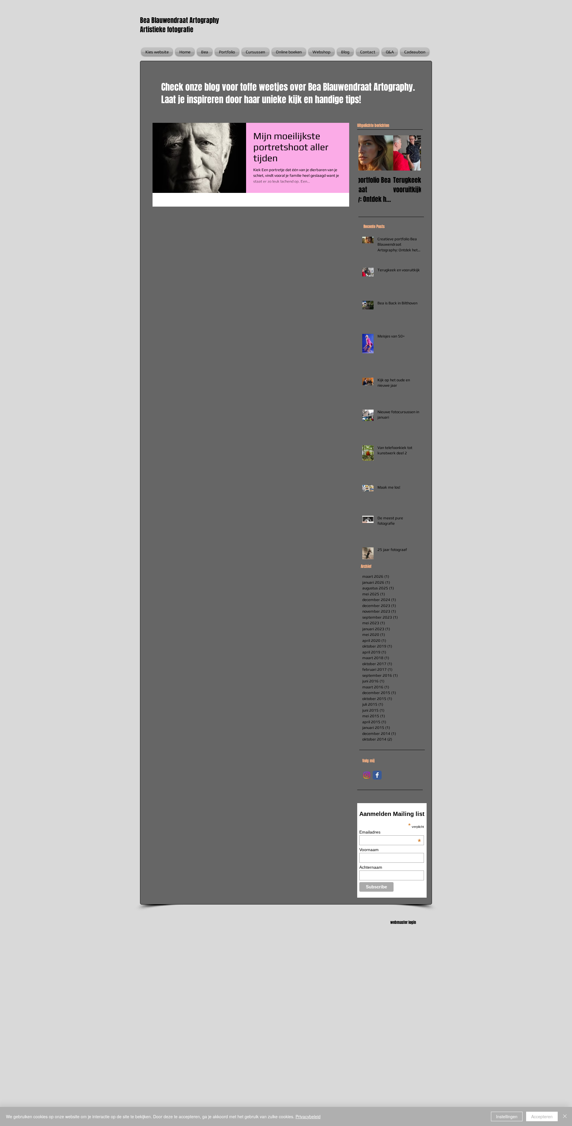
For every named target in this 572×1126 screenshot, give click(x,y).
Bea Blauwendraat (164, 20)
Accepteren (542, 1116)
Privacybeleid (308, 1116)
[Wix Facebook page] (377, 775)
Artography (204, 20)
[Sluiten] (564, 1116)
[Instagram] (366, 775)
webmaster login (403, 922)
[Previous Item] (368, 153)
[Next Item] (411, 153)
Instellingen (506, 1116)
